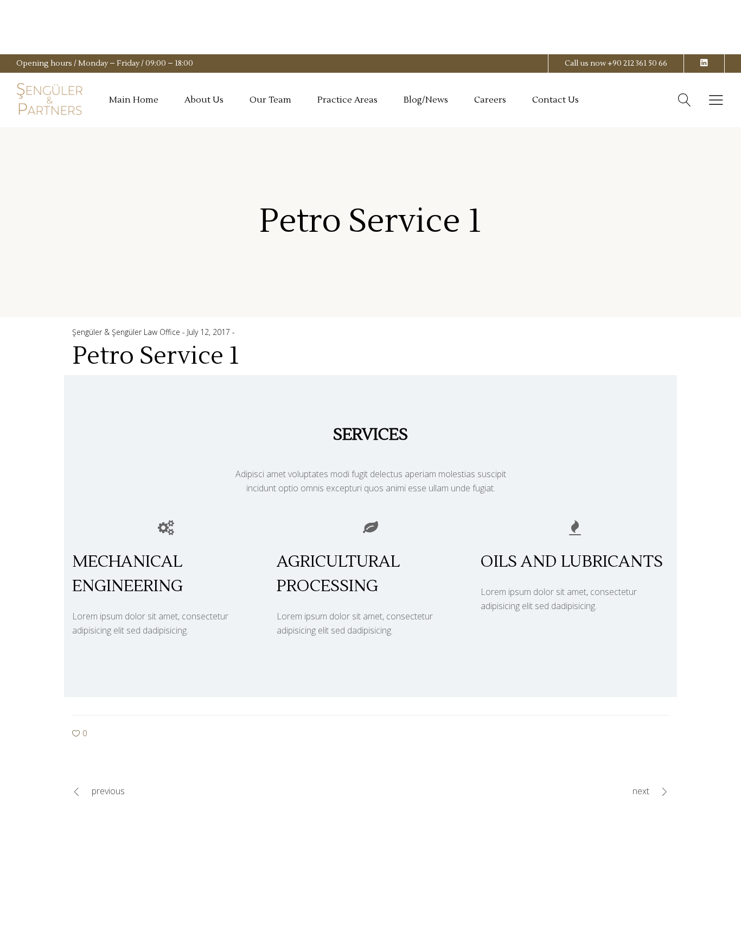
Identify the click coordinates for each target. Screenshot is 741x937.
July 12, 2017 (209, 332)
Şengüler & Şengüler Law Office (127, 332)
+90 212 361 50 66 (637, 63)
